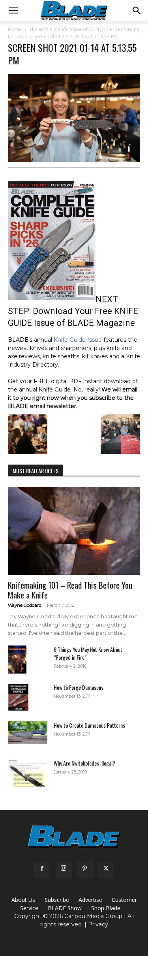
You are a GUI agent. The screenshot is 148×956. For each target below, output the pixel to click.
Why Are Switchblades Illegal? (84, 763)
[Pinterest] (85, 869)
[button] (13, 10)
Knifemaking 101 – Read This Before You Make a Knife (70, 590)
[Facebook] (42, 869)
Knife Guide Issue (78, 339)
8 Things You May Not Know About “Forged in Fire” (88, 653)
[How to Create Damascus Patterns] (27, 732)
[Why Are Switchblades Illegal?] (27, 773)
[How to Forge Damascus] (18, 697)
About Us (23, 899)
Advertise (90, 899)
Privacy (98, 924)
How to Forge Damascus (78, 687)
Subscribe (57, 899)
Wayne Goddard (24, 605)
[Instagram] (63, 869)
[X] (106, 869)
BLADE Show (65, 908)
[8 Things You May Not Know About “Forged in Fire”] (17, 659)
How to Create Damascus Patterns (89, 725)
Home (15, 29)
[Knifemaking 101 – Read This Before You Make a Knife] (74, 531)
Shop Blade (105, 908)
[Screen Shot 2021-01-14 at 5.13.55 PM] (74, 160)
